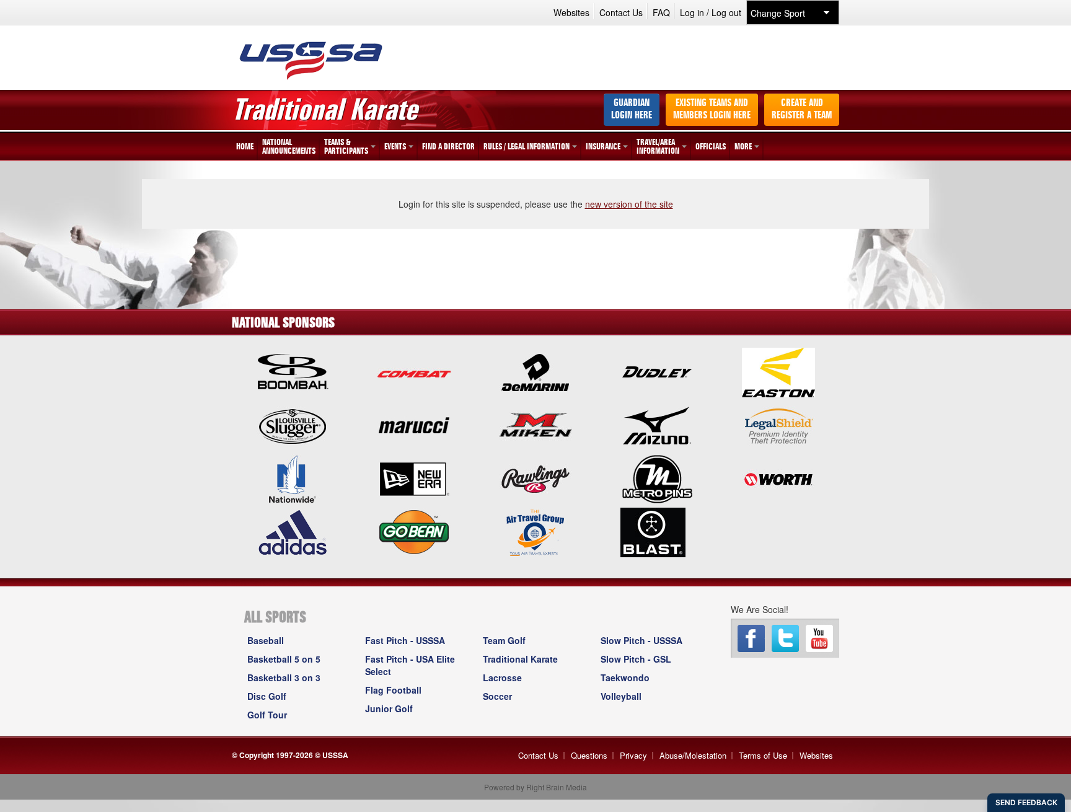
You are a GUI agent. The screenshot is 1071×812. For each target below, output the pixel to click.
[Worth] (778, 478)
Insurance (603, 147)
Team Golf (504, 640)
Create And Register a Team (802, 110)
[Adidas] (292, 531)
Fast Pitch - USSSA (405, 640)
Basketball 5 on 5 (283, 659)
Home (244, 147)
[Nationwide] (292, 478)
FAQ (661, 12)
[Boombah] (292, 371)
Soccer (497, 696)
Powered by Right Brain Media (535, 787)
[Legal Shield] (778, 424)
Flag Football (393, 690)
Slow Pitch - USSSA (641, 640)
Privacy (633, 755)
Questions (589, 755)
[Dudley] (657, 371)
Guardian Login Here (631, 110)
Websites (571, 12)
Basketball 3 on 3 (283, 677)
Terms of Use (763, 755)
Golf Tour (267, 714)
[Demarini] (535, 371)
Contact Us (621, 12)
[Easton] (778, 371)
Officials (710, 147)
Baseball (265, 640)
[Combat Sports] (414, 371)
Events (395, 147)
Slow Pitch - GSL (636, 659)
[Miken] (535, 424)
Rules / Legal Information (526, 147)
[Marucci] (414, 424)
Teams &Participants (346, 147)
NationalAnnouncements (288, 147)
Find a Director (448, 147)
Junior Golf (389, 708)
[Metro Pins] (657, 478)
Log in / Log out (710, 12)
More (743, 147)
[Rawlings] (535, 478)
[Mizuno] (657, 424)
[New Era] (414, 478)
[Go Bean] (414, 531)
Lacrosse (502, 677)
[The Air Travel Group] (535, 531)
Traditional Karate (520, 659)
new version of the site (629, 204)
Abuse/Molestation (692, 755)
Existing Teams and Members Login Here (712, 110)
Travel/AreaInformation (658, 147)
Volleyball (621, 696)
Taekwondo (625, 677)
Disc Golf (266, 696)
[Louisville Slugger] (292, 424)
